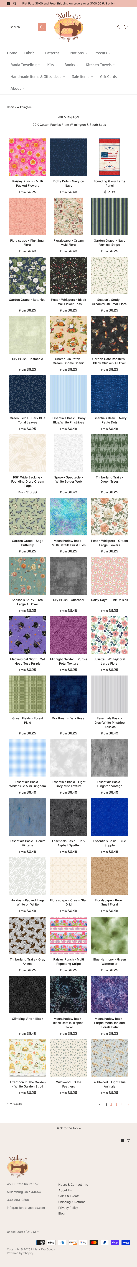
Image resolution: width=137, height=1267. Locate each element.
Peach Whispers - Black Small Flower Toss (68, 302)
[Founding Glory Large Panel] (109, 157)
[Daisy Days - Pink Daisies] (109, 576)
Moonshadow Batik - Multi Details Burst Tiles (69, 543)
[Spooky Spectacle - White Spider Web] (68, 453)
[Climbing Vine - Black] (27, 994)
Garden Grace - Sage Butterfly (27, 543)
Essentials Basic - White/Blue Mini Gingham (27, 784)
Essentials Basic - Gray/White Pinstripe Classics (110, 723)
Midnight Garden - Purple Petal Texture (68, 661)
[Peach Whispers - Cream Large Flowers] (109, 517)
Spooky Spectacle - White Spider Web (68, 479)
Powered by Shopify (20, 1253)
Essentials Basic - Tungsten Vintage (109, 784)
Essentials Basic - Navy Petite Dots (110, 420)
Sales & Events (69, 1196)
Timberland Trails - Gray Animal (27, 962)
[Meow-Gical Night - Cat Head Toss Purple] (27, 635)
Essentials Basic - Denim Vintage (27, 843)
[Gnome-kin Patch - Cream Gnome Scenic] (68, 335)
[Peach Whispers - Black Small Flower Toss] (68, 275)
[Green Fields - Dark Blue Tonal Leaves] (27, 394)
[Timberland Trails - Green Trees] (109, 453)
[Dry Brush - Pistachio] (27, 335)
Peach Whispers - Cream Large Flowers (109, 543)
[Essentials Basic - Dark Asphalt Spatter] (68, 817)
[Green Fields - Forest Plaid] (27, 694)
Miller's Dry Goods (43, 1249)
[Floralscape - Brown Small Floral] (109, 876)
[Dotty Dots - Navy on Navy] (68, 157)
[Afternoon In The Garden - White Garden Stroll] (27, 1058)
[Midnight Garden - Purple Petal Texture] (68, 635)
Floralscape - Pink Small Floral (27, 243)
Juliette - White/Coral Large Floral (109, 661)
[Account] (118, 27)
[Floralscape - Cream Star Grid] (68, 876)
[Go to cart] (126, 27)
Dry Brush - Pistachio (27, 359)
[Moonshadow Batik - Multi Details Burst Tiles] (68, 517)
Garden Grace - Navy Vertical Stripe (109, 243)
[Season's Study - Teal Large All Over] (27, 576)
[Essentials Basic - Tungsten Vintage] (109, 758)
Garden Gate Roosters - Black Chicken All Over (109, 361)
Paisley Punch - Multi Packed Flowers (27, 183)
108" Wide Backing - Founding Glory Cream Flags (27, 482)
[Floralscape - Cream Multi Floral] (68, 216)
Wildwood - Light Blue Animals (109, 1084)
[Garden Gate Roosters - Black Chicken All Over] (109, 335)
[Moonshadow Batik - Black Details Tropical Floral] (68, 994)
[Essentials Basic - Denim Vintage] (27, 817)
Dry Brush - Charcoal (68, 600)
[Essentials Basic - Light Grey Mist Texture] (68, 758)
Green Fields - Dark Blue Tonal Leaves (27, 420)
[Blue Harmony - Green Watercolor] (109, 935)
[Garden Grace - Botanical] (27, 275)
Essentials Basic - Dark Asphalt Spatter (68, 843)
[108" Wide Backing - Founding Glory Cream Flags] (27, 453)
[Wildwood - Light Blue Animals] (109, 1058)
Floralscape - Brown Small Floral (109, 902)
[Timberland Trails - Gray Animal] (27, 935)
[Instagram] (14, 3)
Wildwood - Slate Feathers (68, 1084)
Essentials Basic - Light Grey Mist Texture (68, 784)
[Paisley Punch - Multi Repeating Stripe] (68, 935)
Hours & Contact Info (73, 1184)
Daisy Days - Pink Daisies (109, 600)
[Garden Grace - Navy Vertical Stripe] (109, 216)
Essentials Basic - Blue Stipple (109, 843)
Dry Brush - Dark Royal (68, 718)
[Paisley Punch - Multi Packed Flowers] (27, 157)
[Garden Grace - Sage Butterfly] (27, 517)
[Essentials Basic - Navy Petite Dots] (109, 394)
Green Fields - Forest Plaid (27, 720)
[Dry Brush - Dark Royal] (68, 694)
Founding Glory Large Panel (109, 183)
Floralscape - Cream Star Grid (68, 902)
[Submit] (42, 27)
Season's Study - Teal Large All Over (28, 602)
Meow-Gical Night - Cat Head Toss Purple (27, 661)
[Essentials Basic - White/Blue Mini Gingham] (27, 758)
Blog (61, 1213)
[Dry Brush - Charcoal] (68, 576)
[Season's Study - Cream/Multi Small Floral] (109, 275)
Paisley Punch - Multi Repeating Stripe (68, 962)
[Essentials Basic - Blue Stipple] (109, 817)
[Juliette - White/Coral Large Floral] (109, 635)
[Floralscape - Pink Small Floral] (27, 216)
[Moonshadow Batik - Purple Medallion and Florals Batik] (109, 994)
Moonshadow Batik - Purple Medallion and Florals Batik (109, 1023)
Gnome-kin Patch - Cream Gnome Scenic (69, 361)
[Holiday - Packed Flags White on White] (27, 876)
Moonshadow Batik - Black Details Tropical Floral (68, 1023)
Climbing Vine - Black (27, 1019)
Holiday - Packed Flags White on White (28, 902)
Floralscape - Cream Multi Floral (69, 243)
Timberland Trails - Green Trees (109, 479)
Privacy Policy (68, 1207)
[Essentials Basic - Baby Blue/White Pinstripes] (68, 394)
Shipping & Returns (71, 1202)
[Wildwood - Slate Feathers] (68, 1058)
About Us (65, 1190)
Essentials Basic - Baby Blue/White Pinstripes (69, 420)
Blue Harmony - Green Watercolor (109, 962)
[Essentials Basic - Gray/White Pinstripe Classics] (109, 694)
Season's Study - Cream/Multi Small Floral (109, 302)
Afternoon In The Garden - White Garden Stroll (27, 1084)
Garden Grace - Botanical (27, 299)
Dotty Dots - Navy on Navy (68, 183)
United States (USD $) (21, 1232)
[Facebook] (8, 3)
